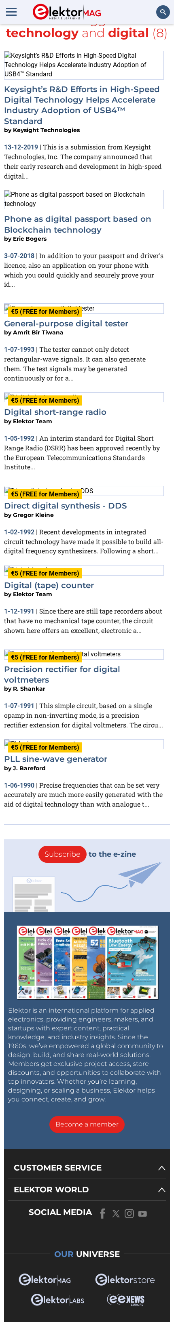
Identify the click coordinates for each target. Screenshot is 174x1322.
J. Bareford (29, 768)
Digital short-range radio (55, 412)
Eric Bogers (30, 238)
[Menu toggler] (11, 11)
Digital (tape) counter (49, 585)
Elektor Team (32, 421)
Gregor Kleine (33, 515)
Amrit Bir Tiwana (38, 332)
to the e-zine (90, 854)
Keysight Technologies (46, 130)
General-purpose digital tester (66, 323)
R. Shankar (29, 688)
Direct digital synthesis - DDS (65, 506)
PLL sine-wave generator (55, 759)
